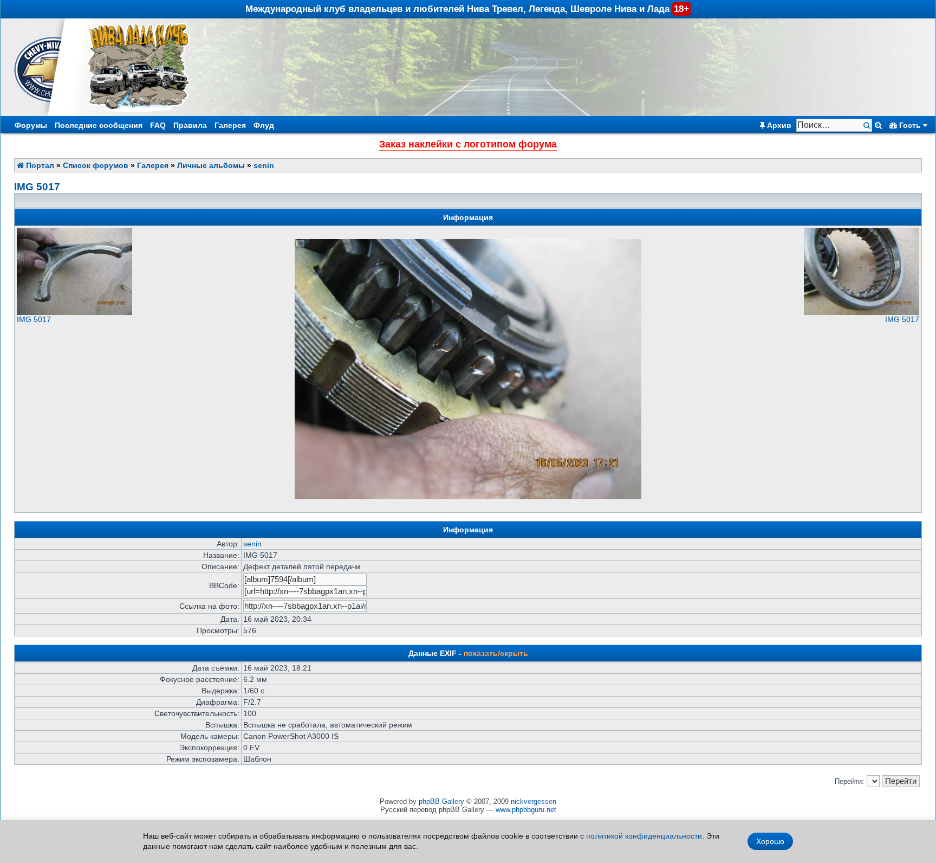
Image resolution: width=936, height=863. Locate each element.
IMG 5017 (37, 186)
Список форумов (95, 165)
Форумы (31, 125)
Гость (910, 125)
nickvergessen (533, 801)
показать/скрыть (496, 653)
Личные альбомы (211, 165)
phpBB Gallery (441, 801)
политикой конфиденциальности (644, 836)
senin (263, 165)
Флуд (263, 125)
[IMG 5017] (74, 312)
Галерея (230, 125)
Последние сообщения (98, 125)
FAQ (158, 125)
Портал (39, 165)
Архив (778, 125)
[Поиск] (868, 125)
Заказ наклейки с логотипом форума (468, 144)
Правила (190, 125)
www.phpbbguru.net (526, 810)
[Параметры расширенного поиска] (878, 125)
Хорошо (770, 841)
